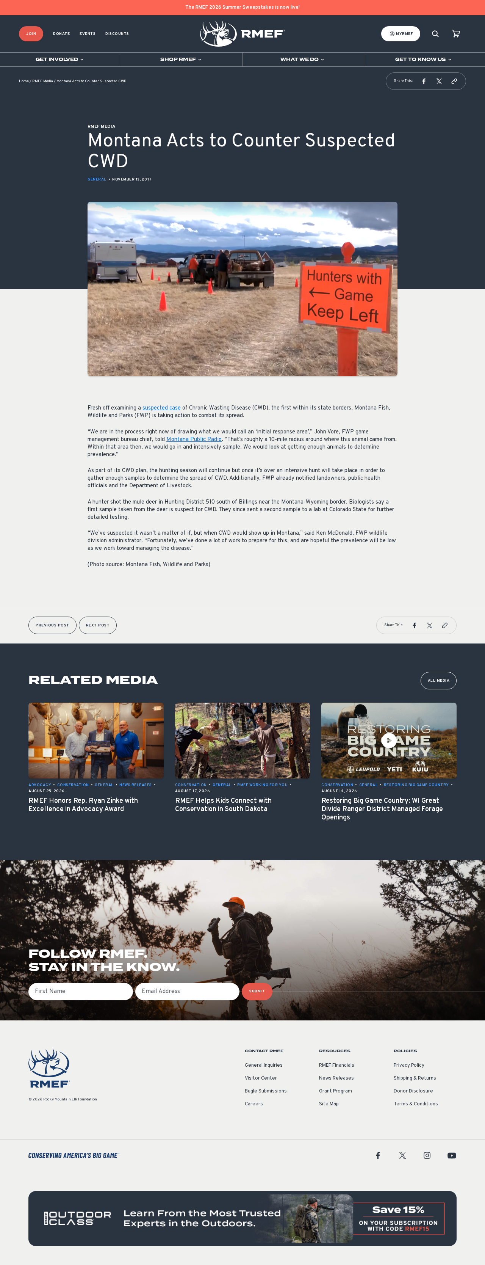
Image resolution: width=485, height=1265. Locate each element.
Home (24, 81)
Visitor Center (261, 1078)
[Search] (435, 34)
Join (31, 33)
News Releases (336, 1078)
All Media (439, 680)
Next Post (98, 625)
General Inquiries (264, 1066)
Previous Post (52, 625)
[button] (424, 81)
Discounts (117, 33)
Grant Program (335, 1091)
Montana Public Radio (194, 439)
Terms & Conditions (416, 1104)
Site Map (329, 1104)
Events (87, 33)
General (97, 179)
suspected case (161, 408)
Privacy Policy (409, 1066)
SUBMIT (257, 991)
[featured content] (242, 1218)
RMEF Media (42, 81)
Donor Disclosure (413, 1091)
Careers (254, 1104)
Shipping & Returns (415, 1078)
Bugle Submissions (266, 1091)
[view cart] (456, 34)
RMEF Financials (336, 1066)
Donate (61, 33)
